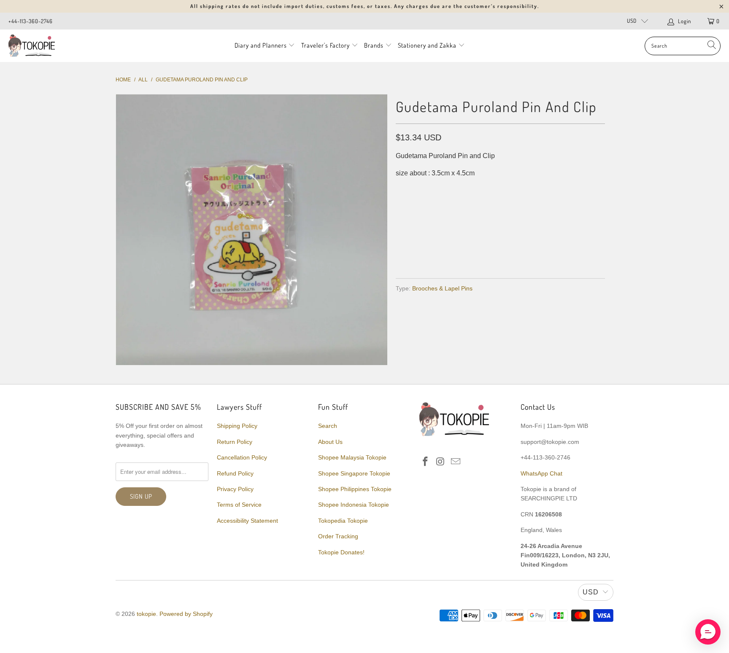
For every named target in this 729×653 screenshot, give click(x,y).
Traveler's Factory (326, 45)
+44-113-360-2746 (30, 21)
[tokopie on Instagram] (441, 462)
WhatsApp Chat (541, 473)
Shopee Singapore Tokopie (354, 473)
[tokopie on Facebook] (425, 462)
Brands (373, 45)
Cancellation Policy (242, 457)
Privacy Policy (235, 489)
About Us (330, 441)
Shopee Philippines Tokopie (355, 489)
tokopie (146, 613)
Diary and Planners (261, 45)
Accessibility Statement (247, 520)
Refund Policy (235, 473)
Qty (401, 190)
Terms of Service (239, 504)
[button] (708, 632)
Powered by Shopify (186, 613)
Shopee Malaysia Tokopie (352, 457)
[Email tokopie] (455, 462)
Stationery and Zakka (427, 45)
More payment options (551, 251)
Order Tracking (338, 536)
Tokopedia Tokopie (343, 520)
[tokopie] (31, 46)
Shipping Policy (237, 425)
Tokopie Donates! (341, 552)
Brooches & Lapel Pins (442, 288)
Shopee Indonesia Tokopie (353, 504)
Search (327, 425)
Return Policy (234, 441)
